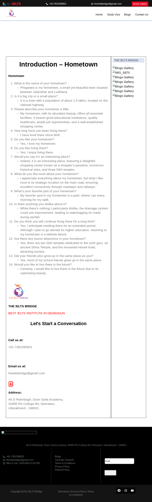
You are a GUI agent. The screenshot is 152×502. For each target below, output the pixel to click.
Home (99, 14)
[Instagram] (126, 491)
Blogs (127, 14)
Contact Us (141, 14)
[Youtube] (132, 491)
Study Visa (113, 14)
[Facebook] (119, 491)
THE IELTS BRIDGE (126, 60)
